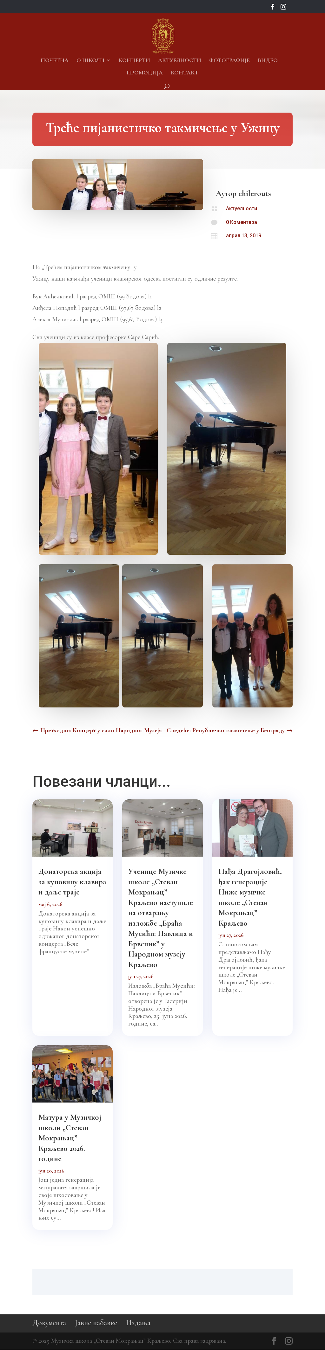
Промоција (145, 73)
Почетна (55, 61)
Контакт (184, 73)
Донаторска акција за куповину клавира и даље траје (72, 881)
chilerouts (254, 193)
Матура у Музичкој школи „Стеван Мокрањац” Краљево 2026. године (69, 1137)
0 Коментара (241, 222)
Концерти (134, 61)
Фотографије (229, 61)
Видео (268, 61)
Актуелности (179, 61)
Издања (138, 1322)
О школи (90, 61)
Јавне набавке (96, 1322)
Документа (49, 1322)
